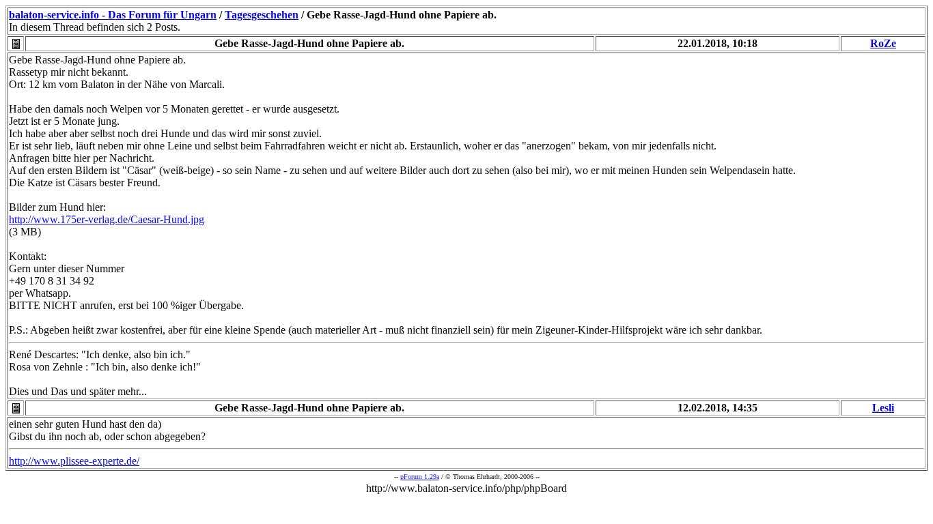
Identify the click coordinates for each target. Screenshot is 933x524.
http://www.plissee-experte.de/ (74, 461)
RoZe (883, 43)
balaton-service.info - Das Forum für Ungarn (113, 14)
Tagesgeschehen (261, 14)
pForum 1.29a (419, 476)
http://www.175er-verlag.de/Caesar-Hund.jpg (106, 219)
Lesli (883, 407)
